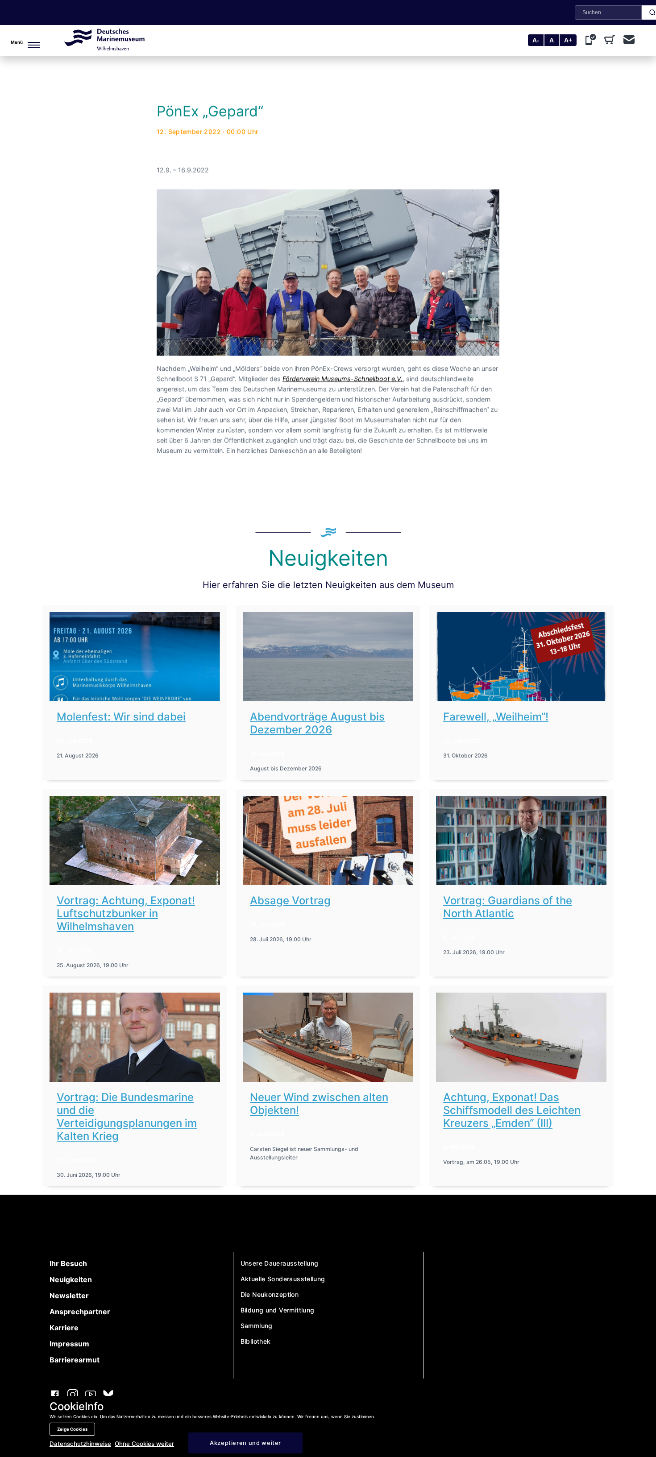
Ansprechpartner (80, 1311)
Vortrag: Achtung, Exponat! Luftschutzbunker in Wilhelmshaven (126, 913)
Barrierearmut (75, 1359)
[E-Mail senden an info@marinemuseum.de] (629, 40)
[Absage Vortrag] (328, 840)
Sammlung (257, 1325)
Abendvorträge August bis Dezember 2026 (317, 723)
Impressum (69, 1343)
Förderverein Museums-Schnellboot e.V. (342, 378)
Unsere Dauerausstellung (280, 1263)
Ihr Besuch (68, 1263)
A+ (568, 40)
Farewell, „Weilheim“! (495, 716)
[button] (20, 40)
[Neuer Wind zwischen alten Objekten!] (328, 1037)
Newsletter (69, 1295)
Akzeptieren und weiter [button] (245, 1443)
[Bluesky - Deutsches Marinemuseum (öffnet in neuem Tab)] (108, 1395)
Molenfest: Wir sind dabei (121, 716)
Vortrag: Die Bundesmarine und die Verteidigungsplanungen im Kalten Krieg (127, 1116)
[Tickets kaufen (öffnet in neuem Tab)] (611, 40)
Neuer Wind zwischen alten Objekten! (319, 1104)
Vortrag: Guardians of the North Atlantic (507, 907)
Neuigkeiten (71, 1279)
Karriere (64, 1327)
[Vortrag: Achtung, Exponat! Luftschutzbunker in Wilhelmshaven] (135, 840)
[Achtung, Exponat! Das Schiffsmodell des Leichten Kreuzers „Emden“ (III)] (521, 1037)
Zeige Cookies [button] (72, 1429)
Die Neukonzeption (270, 1294)
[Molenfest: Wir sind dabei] (135, 656)
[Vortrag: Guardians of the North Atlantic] (521, 840)
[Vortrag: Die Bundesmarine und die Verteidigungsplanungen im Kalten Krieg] (135, 1037)
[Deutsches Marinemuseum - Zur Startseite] (104, 47)
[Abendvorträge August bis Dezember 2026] (328, 656)
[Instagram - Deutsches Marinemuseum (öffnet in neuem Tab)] (72, 1395)
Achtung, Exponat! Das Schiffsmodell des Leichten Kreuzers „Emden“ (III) (512, 1110)
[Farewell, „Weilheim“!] (521, 656)
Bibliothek (256, 1341)
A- (535, 40)
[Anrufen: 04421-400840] (592, 40)
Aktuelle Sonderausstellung (283, 1279)
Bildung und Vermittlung (278, 1310)
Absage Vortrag (290, 900)
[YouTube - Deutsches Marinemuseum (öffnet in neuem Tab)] (90, 1395)
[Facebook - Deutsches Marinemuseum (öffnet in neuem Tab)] (55, 1395)
